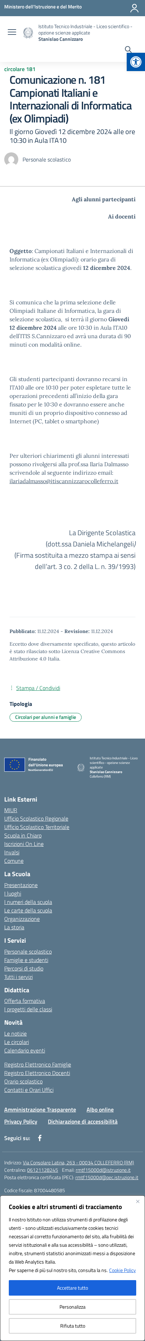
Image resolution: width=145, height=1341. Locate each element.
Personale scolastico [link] (28, 951)
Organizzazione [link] (22, 919)
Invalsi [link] (11, 852)
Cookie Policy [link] (122, 1270)
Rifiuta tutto (72, 1325)
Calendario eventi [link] (24, 1050)
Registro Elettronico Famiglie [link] (37, 1064)
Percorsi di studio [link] (23, 968)
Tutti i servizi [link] (18, 977)
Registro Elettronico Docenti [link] (37, 1073)
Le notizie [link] (15, 1033)
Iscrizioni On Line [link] (24, 844)
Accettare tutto (72, 1287)
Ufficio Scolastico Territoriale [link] (36, 827)
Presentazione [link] (21, 885)
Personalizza (72, 1306)
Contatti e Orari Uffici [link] (28, 1090)
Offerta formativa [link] (24, 1001)
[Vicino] (137, 1201)
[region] (72, 1268)
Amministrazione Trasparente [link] (40, 1109)
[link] (136, 62)
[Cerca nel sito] (128, 50)
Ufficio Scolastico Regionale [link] (36, 818)
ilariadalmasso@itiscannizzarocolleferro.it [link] (64, 481)
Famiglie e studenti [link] (26, 960)
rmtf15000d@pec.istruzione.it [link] (106, 1177)
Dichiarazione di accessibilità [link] (83, 1121)
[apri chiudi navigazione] (12, 33)
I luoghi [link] (12, 893)
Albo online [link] (100, 1109)
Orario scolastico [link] (23, 1081)
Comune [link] (14, 860)
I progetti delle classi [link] (28, 1009)
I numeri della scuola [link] (28, 902)
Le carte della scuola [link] (28, 910)
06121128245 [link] (42, 1170)
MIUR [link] (10, 810)
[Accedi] (134, 8)
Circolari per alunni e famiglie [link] (45, 717)
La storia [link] (14, 927)
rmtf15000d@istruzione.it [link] (103, 1170)
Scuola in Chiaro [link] (23, 835)
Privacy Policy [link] (20, 1121)
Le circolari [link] (16, 1042)
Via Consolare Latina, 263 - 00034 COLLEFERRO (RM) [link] (78, 1162)
